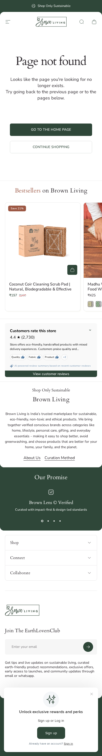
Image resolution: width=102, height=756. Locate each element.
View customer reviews (51, 374)
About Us (32, 458)
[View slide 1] (42, 521)
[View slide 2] (48, 521)
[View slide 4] (60, 521)
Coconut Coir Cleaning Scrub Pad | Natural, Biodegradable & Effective (40, 287)
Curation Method (60, 458)
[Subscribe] (88, 647)
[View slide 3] (54, 521)
